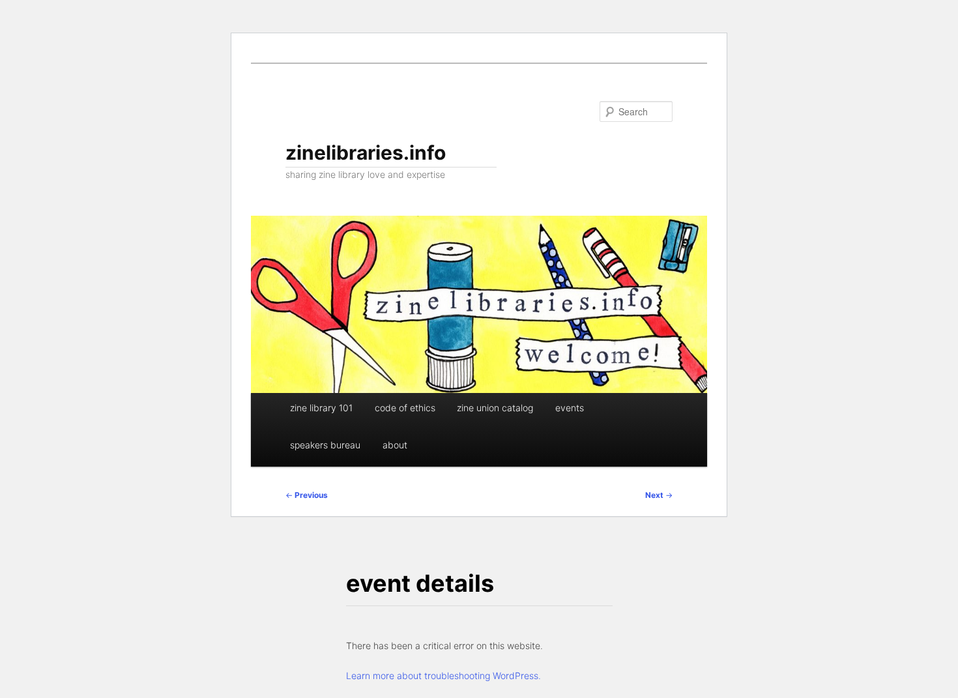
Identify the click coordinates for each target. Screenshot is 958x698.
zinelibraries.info (365, 152)
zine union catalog (495, 407)
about (395, 444)
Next (659, 495)
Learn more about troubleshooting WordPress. (443, 675)
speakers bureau (325, 444)
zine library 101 (321, 407)
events (569, 407)
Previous (306, 495)
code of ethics (405, 407)
